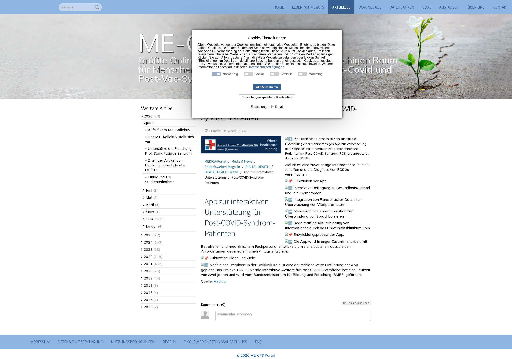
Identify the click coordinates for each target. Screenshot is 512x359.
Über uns (476, 7)
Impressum (40, 341)
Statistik (286, 74)
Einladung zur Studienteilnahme (160, 179)
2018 (147, 285)
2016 (147, 299)
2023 (147, 249)
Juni (147, 190)
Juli (147, 123)
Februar (151, 219)
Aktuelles (341, 7)
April (148, 204)
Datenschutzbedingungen (266, 67)
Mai (147, 197)
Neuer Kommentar (356, 303)
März (148, 212)
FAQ (258, 341)
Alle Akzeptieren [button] (267, 87)
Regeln (169, 341)
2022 (147, 256)
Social (259, 74)
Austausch (449, 7)
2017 (147, 292)
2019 (147, 278)
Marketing (316, 74)
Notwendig (230, 74)
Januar (150, 226)
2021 (147, 264)
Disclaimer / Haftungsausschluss (215, 341)
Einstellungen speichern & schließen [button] (267, 97)
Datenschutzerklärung (80, 341)
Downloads (369, 7)
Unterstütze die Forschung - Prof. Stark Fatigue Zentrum (169, 151)
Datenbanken (401, 7)
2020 (147, 271)
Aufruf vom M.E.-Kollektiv (169, 129)
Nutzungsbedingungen (133, 341)
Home (278, 7)
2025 (147, 235)
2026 (147, 116)
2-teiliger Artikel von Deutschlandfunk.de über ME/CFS (166, 165)
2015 (147, 307)
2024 (147, 242)
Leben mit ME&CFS (308, 7)
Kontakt (500, 7)
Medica (219, 281)
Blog (426, 7)
